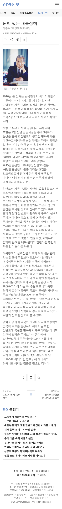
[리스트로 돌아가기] (31, 394)
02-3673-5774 (20, 487)
